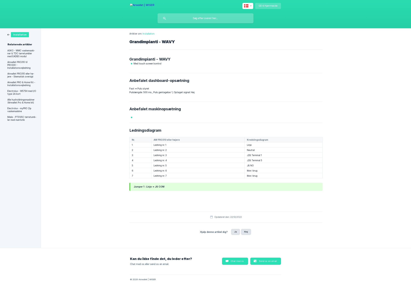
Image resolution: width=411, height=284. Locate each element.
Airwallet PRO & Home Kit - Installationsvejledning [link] (21, 84)
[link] (18, 34)
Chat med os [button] (237, 261)
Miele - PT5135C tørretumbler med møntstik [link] (21, 118)
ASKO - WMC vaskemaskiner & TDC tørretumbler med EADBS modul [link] (21, 53)
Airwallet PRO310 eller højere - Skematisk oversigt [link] (20, 75)
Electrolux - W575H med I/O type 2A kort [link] (21, 92)
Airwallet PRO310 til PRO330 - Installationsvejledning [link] (19, 65)
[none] (142, 5)
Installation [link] (148, 33)
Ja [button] (235, 231)
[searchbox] (205, 18)
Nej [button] (246, 231)
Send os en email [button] (268, 261)
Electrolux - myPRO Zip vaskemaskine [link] (19, 110)
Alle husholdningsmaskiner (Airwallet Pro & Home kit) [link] (21, 101)
